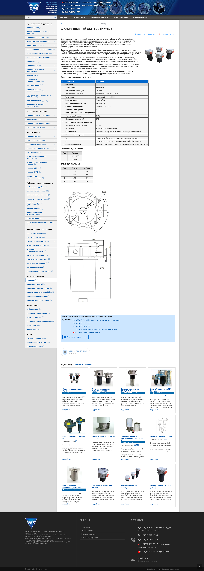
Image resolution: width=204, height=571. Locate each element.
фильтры (70, 24)
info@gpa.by (143, 558)
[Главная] (34, 13)
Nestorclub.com (174, 569)
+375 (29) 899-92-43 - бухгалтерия (87, 332)
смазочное (53, 10)
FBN (164, 396)
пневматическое (51, 8)
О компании (85, 527)
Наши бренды (79, 17)
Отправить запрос (140, 17)
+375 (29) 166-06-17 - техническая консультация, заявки (87, 2)
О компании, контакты (99, 17)
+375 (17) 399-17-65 (72, 9)
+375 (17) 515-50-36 (72, 12)
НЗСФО (165, 439)
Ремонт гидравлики (88, 534)
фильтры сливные (81, 24)
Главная (63, 24)
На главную (64, 17)
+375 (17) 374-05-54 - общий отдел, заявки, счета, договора (89, 5)
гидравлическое (51, 6)
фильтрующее (52, 12)
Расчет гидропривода (89, 538)
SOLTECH (137, 445)
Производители (87, 531)
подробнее (66, 410)
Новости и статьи (121, 17)
